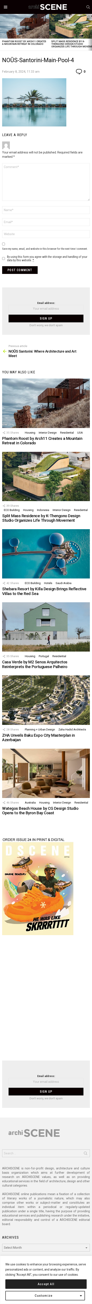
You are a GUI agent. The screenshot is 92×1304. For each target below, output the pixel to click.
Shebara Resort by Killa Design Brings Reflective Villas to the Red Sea (44, 591)
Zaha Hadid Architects (72, 729)
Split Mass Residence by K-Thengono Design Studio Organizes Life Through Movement (41, 518)
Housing (30, 432)
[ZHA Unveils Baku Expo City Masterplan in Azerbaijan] (46, 700)
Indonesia (43, 510)
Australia (30, 802)
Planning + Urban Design (40, 729)
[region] (46, 1280)
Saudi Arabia (63, 583)
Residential (67, 432)
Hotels (48, 583)
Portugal (44, 656)
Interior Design (48, 432)
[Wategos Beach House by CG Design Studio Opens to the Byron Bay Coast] (46, 773)
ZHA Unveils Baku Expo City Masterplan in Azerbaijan (38, 737)
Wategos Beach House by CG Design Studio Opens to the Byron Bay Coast (40, 810)
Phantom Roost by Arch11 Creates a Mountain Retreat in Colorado (24, 42)
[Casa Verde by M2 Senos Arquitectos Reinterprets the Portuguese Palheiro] (46, 627)
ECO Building (12, 510)
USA (80, 432)
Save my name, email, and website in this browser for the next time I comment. (45, 248)
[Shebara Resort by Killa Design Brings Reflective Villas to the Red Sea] (46, 553)
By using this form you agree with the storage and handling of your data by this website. (47, 258)
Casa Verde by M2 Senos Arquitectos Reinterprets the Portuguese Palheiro (34, 664)
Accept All (46, 1284)
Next (90, 32)
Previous (2, 32)
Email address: (46, 303)
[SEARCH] (88, 7)
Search (85, 1154)
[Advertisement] (46, 1000)
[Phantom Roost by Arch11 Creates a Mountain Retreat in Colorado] (24, 26)
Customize (44, 1295)
